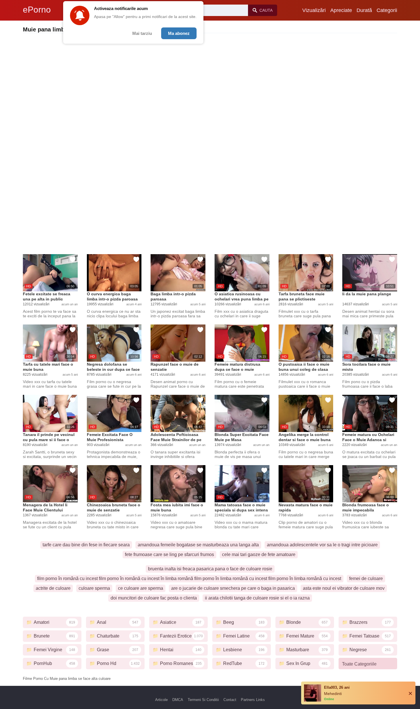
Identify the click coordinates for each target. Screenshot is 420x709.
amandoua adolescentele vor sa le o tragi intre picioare (322, 544)
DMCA (177, 700)
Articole (161, 700)
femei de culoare (366, 578)
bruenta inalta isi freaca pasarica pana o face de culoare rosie (210, 568)
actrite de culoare (53, 588)
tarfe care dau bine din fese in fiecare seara (86, 544)
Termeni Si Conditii (203, 700)
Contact (229, 700)
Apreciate (341, 10)
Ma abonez (179, 33)
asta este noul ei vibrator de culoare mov (344, 588)
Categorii (387, 10)
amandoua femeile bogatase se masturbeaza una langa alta (198, 544)
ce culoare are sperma (140, 588)
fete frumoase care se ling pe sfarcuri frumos (169, 554)
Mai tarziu (142, 33)
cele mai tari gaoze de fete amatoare (258, 554)
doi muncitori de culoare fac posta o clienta (154, 598)
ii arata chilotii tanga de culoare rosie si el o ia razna (257, 598)
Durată (364, 10)
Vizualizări (314, 10)
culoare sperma (94, 588)
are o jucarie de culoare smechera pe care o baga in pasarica (233, 588)
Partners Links (253, 700)
